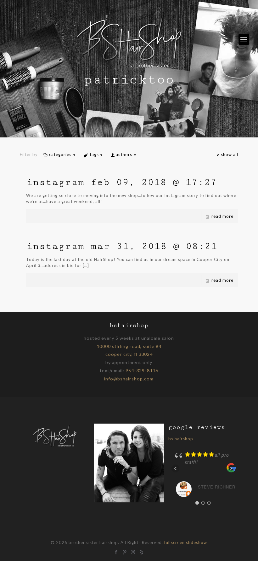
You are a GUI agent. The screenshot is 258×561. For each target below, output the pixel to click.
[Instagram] (133, 551)
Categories (60, 154)
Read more (222, 216)
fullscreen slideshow (185, 542)
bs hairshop (180, 438)
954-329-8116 (142, 370)
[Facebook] (116, 551)
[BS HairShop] (129, 39)
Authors (124, 154)
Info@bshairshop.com (129, 378)
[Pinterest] (124, 551)
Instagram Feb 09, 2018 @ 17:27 (121, 182)
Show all (229, 154)
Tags (94, 154)
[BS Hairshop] (54, 446)
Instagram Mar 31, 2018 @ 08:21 (121, 246)
